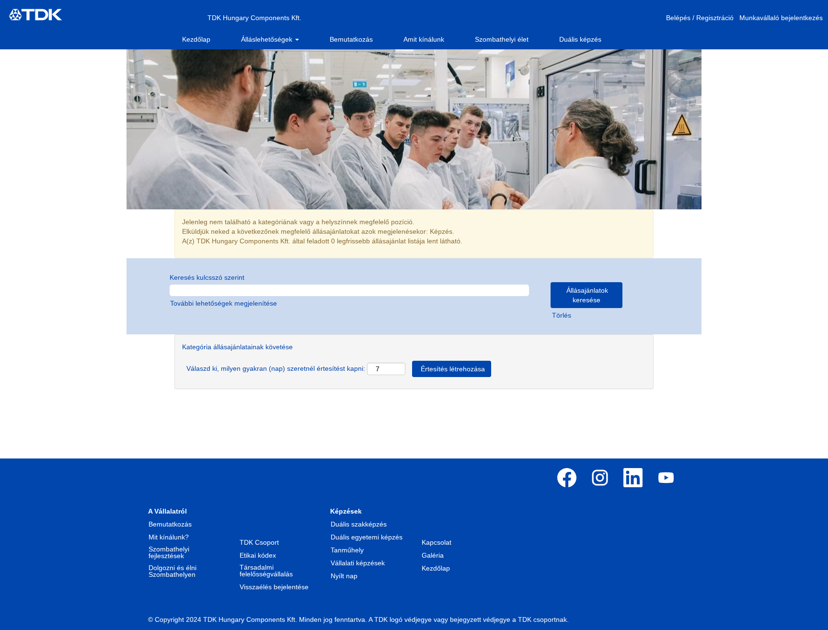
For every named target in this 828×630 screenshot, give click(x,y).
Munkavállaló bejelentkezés (781, 18)
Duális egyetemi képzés (366, 537)
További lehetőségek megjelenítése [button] (223, 303)
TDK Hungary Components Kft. (254, 18)
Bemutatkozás (351, 39)
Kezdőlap (196, 39)
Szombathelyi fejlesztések (169, 552)
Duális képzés (580, 39)
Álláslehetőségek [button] (267, 39)
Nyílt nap (344, 576)
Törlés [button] (561, 315)
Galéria (433, 555)
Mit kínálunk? (169, 537)
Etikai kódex (258, 555)
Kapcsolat (436, 542)
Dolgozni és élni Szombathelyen (172, 571)
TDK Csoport (259, 542)
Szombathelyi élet (502, 39)
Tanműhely (347, 550)
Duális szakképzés (359, 524)
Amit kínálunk (423, 39)
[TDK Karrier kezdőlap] (35, 14)
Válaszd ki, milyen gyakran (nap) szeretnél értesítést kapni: (275, 368)
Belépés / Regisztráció (700, 18)
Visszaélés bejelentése (274, 587)
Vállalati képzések (358, 563)
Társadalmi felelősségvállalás (266, 570)
